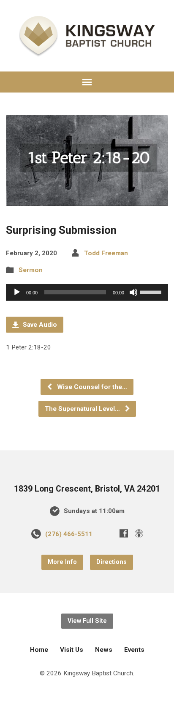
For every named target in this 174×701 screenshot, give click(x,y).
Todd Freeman (106, 253)
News (103, 649)
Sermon (31, 270)
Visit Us (71, 649)
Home (39, 649)
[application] (87, 292)
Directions (111, 562)
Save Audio (39, 324)
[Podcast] (139, 533)
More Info (62, 562)
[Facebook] (124, 533)
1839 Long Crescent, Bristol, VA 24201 (87, 489)
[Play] (17, 292)
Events (134, 649)
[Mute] (133, 292)
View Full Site (87, 620)
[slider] (152, 291)
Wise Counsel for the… (91, 387)
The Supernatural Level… (83, 409)
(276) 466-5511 (68, 534)
